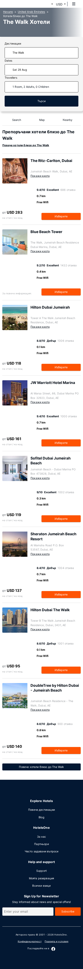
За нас (41, 836)
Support (41, 870)
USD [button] (59, 4)
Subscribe (68, 911)
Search (16, 119)
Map (42, 119)
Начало (8, 11)
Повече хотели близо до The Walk (25, 145)
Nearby (67, 119)
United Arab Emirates (31, 11)
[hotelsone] (17, 4)
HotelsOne (60, 934)
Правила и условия (56, 941)
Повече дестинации (41, 809)
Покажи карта (40, 175)
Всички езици (41, 885)
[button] (47, 4)
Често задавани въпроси (41, 851)
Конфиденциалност (30, 941)
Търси (41, 101)
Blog (41, 817)
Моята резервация (41, 878)
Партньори (41, 844)
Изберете (61, 216)
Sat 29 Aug (20, 69)
